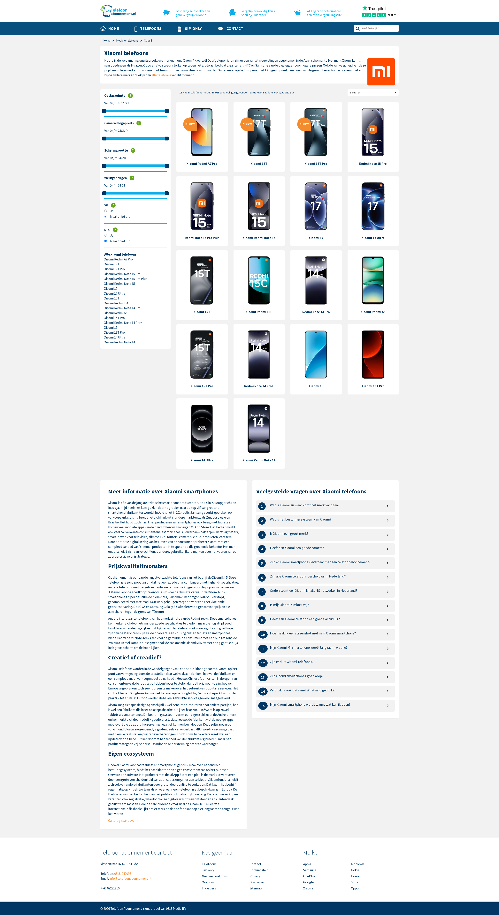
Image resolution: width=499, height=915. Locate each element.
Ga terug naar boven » (123, 820)
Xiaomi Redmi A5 (115, 313)
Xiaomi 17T (111, 264)
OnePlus (309, 876)
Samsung (310, 870)
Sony (354, 882)
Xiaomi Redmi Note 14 (119, 342)
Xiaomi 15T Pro (114, 318)
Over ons (208, 882)
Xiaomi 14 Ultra (114, 337)
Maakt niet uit (120, 216)
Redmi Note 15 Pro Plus (202, 238)
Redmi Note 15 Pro (373, 164)
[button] (148, 29)
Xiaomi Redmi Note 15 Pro (122, 274)
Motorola (358, 864)
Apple (307, 864)
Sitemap (256, 888)
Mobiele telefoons (127, 40)
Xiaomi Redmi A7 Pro (118, 259)
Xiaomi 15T (111, 298)
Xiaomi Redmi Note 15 (119, 284)
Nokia (355, 870)
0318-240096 (122, 873)
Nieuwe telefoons (215, 876)
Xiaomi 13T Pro (114, 332)
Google (308, 882)
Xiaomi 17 (110, 288)
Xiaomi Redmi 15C (116, 303)
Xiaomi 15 (110, 327)
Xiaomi (308, 888)
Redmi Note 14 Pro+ (259, 386)
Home (107, 40)
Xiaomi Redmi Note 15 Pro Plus (125, 279)
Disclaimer (257, 882)
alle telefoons (161, 75)
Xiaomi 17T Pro (114, 269)
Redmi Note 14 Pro (316, 312)
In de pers (209, 888)
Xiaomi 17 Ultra (114, 293)
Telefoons (209, 864)
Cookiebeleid (259, 870)
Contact (255, 864)
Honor (355, 876)
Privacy (255, 876)
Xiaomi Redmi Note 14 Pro (122, 308)
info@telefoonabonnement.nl (130, 878)
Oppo (355, 888)
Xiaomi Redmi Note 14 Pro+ (123, 323)
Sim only (208, 870)
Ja (111, 211)
